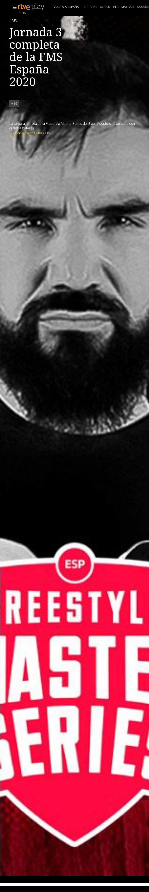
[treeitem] (66, 7)
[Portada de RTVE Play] (31, 7)
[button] (13, 7)
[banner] (35, 7)
